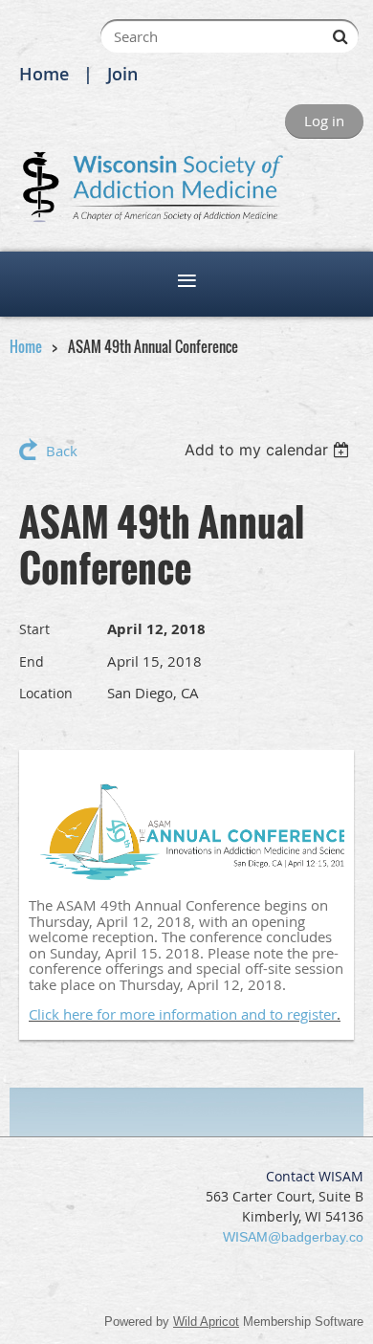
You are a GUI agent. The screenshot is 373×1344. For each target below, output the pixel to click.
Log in (324, 120)
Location (46, 693)
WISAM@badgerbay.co (293, 1237)
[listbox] (269, 449)
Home (44, 73)
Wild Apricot (206, 1321)
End (31, 661)
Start (34, 629)
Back (61, 450)
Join (122, 73)
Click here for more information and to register (183, 1014)
